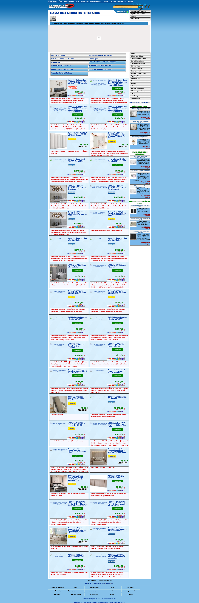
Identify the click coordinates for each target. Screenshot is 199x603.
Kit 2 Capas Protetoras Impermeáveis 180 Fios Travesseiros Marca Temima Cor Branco (143, 163)
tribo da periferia (57, 591)
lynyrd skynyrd (75, 594)
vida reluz (56, 594)
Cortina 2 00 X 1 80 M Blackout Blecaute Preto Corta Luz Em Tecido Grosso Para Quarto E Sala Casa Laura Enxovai (143, 239)
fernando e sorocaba (57, 587)
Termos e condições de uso (91, 598)
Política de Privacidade (109, 598)
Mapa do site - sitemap (105, 580)
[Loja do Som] (62, 6)
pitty (112, 587)
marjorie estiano (94, 591)
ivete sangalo (94, 587)
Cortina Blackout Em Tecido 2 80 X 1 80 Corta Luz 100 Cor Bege (143, 224)
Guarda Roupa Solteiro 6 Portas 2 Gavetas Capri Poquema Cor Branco (143, 115)
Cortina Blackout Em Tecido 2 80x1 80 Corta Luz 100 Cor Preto (143, 212)
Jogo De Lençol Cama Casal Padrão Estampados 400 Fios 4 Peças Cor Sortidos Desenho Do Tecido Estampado (141, 178)
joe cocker (130, 587)
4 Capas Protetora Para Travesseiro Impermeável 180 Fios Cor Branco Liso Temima (143, 193)
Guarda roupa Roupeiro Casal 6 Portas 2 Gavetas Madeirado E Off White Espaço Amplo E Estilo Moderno (143, 129)
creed (112, 594)
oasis (131, 594)
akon (75, 587)
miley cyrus (94, 594)
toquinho (112, 591)
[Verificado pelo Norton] (121, 13)
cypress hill (131, 591)
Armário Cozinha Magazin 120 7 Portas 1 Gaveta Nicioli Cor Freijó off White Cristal (143, 144)
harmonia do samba (75, 591)
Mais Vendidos (92, 580)
